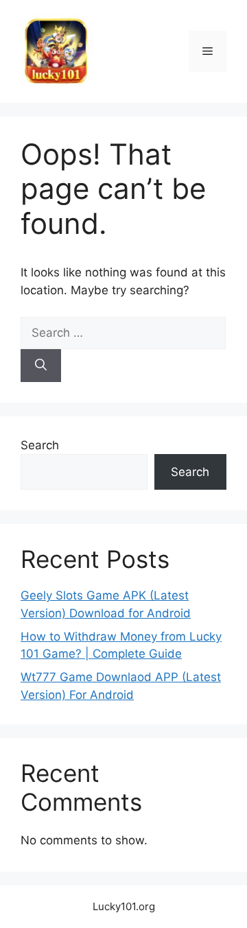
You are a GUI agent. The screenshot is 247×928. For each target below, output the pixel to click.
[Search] (41, 365)
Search (40, 445)
